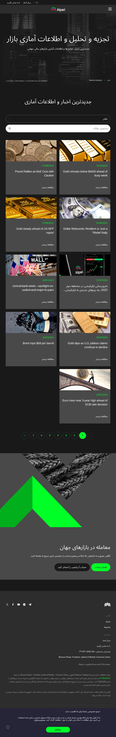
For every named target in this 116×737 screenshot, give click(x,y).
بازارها (108, 622)
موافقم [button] (58, 729)
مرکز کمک (27, 3)
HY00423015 (104, 678)
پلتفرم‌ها (107, 627)
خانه (108, 80)
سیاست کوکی (39, 720)
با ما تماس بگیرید (13, 3)
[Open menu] (110, 9)
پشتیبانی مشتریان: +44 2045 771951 (94, 652)
